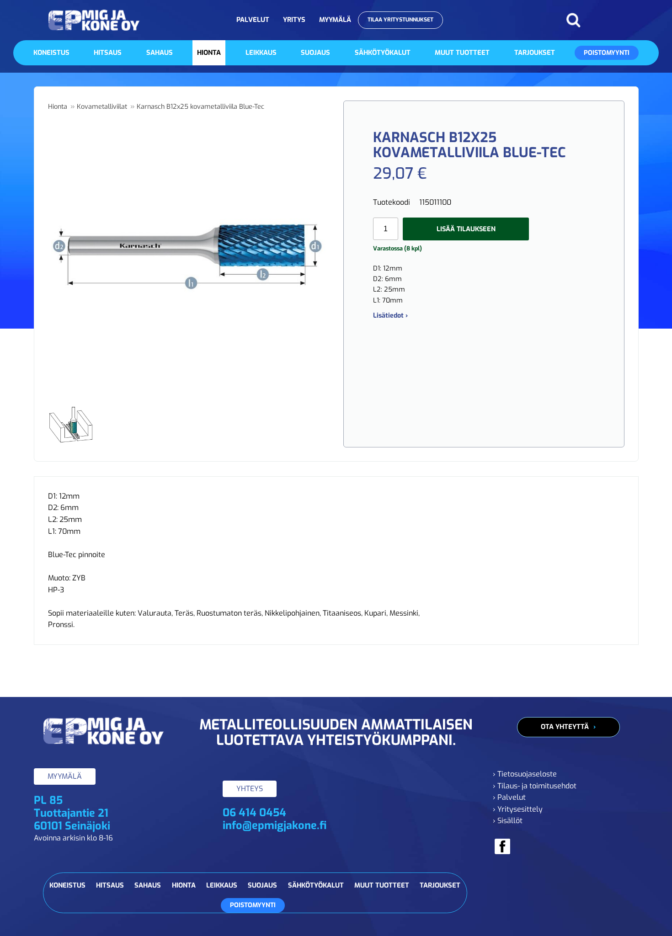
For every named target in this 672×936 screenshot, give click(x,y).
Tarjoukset (534, 52)
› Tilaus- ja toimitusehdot (534, 786)
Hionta (209, 52)
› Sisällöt (508, 820)
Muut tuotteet (462, 52)
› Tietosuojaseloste (525, 774)
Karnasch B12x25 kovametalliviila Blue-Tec (200, 106)
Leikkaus (261, 52)
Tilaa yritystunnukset (400, 19)
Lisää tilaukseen (466, 229)
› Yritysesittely (518, 809)
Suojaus (315, 52)
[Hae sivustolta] (573, 20)
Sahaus (159, 52)
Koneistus (51, 52)
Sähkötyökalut (383, 52)
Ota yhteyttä (565, 726)
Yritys (294, 19)
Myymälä (335, 19)
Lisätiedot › (390, 315)
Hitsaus (108, 52)
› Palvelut (509, 797)
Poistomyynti (606, 52)
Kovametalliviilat (102, 106)
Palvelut (252, 19)
